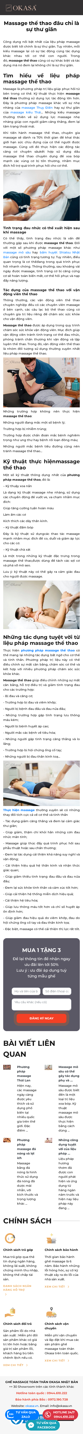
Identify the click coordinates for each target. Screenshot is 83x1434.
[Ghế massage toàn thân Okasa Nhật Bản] (20, 7)
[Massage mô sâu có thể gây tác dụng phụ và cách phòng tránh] (48, 1067)
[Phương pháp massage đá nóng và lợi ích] (7, 1140)
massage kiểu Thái (25, 112)
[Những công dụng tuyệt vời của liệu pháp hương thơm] (48, 1140)
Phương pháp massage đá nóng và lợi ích (26, 1149)
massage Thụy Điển (37, 108)
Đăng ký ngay (41, 1018)
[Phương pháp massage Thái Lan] (7, 1067)
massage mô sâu (17, 252)
